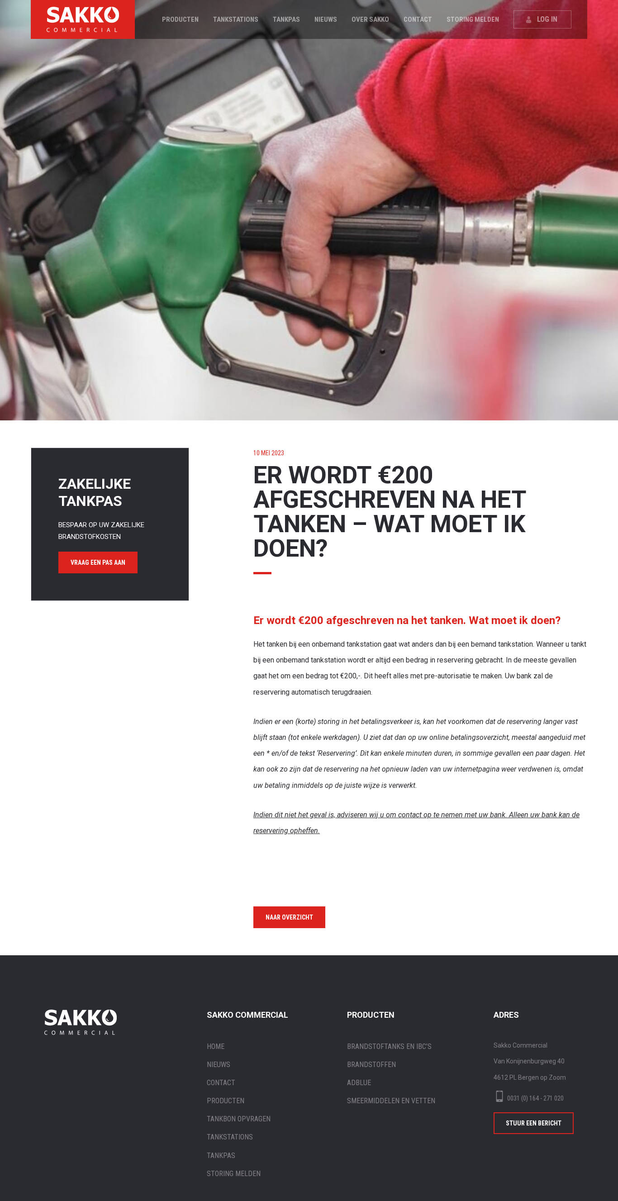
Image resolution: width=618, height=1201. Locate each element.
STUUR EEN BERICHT (533, 1123)
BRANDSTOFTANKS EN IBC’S (389, 1046)
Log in (547, 19)
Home (215, 1046)
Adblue (359, 1082)
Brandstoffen (371, 1064)
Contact (418, 19)
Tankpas (286, 19)
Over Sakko (370, 19)
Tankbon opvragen (239, 1119)
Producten (180, 19)
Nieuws (325, 19)
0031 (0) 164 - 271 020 (535, 1098)
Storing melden (473, 19)
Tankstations (235, 19)
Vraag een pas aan (98, 562)
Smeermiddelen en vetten (391, 1100)
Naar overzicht (289, 917)
